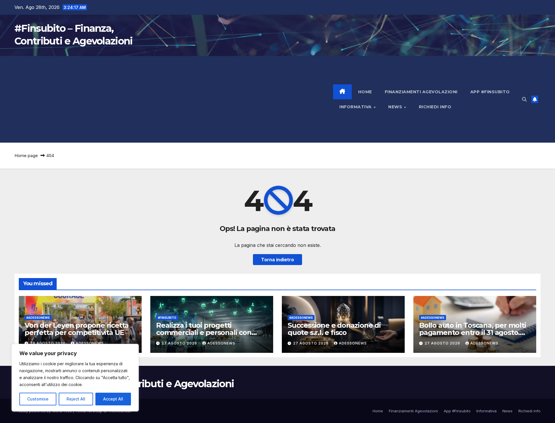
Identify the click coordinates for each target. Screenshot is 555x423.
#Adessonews (38, 317)
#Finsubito (167, 317)
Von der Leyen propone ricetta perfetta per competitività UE (77, 329)
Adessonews (90, 343)
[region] (75, 377)
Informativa (356, 106)
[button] (524, 99)
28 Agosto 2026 (48, 343)
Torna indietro (277, 259)
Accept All (113, 398)
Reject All (75, 398)
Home (365, 91)
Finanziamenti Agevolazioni (421, 91)
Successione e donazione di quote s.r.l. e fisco (334, 329)
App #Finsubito (490, 91)
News (396, 106)
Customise (38, 398)
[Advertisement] (173, 99)
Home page (26, 155)
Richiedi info (435, 106)
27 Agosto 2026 (180, 343)
